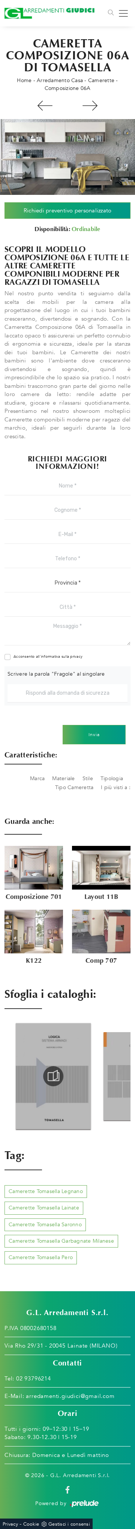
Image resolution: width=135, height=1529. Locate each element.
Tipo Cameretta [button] (74, 787)
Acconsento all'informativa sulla (48, 656)
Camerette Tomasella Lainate (44, 1207)
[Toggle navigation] (110, 13)
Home (24, 80)
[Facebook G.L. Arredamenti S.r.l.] (67, 1489)
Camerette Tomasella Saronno (45, 1224)
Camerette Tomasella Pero (41, 1257)
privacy (76, 656)
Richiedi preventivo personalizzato (68, 210)
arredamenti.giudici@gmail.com (70, 1396)
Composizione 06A (68, 88)
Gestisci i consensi (69, 1524)
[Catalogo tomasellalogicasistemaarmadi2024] (43, 1076)
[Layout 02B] (45, 105)
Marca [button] (37, 778)
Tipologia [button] (111, 778)
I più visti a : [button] (115, 787)
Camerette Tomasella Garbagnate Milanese (61, 1241)
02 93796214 (33, 1378)
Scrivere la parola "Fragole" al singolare (56, 674)
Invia (94, 735)
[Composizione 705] (90, 105)
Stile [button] (87, 778)
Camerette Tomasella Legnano (46, 1191)
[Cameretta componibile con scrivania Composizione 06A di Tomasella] (67, 157)
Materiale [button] (63, 778)
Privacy (10, 1524)
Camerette (101, 80)
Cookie (31, 1524)
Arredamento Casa (60, 80)
